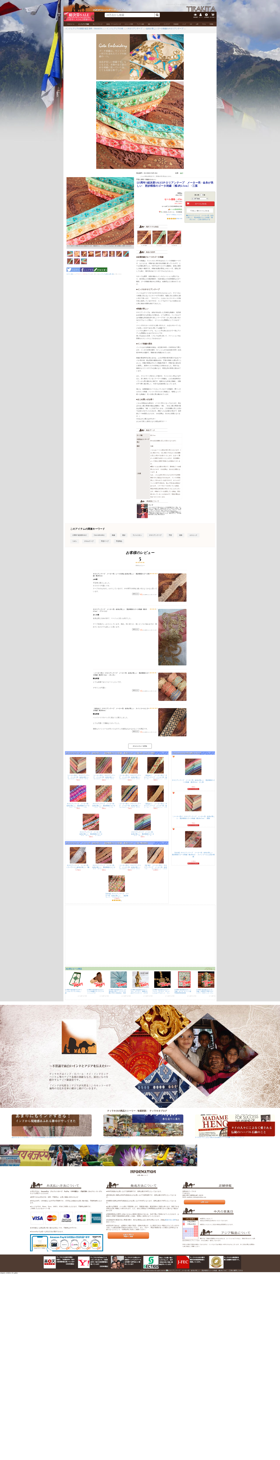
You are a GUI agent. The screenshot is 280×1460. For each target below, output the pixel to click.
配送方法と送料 (170, 1220)
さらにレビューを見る (140, 746)
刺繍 (113, 535)
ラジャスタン (137, 535)
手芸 (170, 535)
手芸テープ (105, 541)
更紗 (123, 535)
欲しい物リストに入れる (200, 211)
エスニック (193, 535)
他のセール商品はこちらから (174, 214)
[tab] (71, 24)
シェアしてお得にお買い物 (106, 274)
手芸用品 (119, 541)
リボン (74, 541)
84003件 (214, 2)
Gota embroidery (99, 535)
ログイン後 (69, 274)
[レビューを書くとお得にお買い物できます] (100, 272)
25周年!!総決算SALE (79, 535)
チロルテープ (89, 541)
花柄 (180, 535)
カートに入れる (194, 788)
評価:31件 (179, 218)
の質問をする (200, 217)
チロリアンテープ (155, 535)
